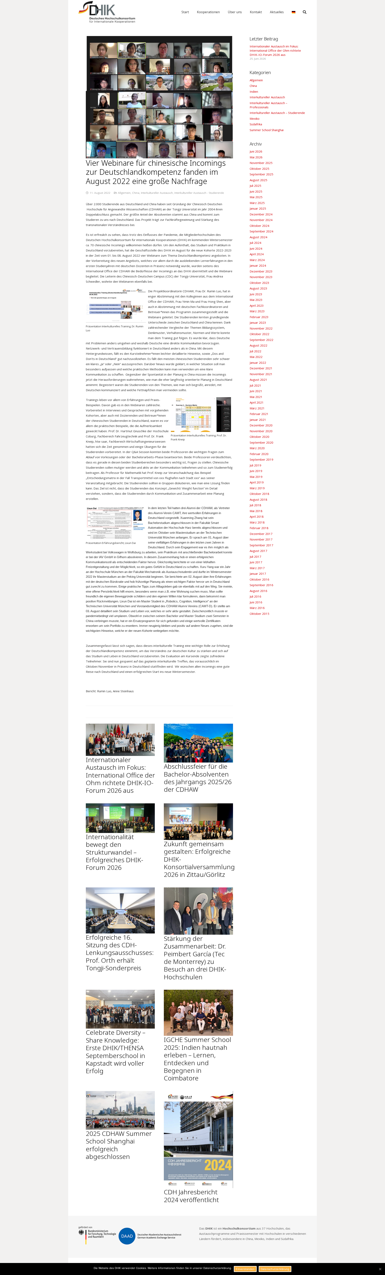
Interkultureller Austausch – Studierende (277, 113)
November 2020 (261, 431)
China (135, 193)
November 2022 (261, 328)
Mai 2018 (256, 511)
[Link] (107, 12)
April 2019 (257, 482)
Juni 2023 (256, 294)
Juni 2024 (256, 248)
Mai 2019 (256, 477)
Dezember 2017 (261, 534)
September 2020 (261, 442)
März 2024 (257, 260)
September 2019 (261, 459)
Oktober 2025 (259, 169)
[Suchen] (305, 12)
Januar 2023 (258, 323)
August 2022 (258, 345)
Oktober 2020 (259, 437)
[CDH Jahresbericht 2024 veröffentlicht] (198, 1139)
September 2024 (261, 231)
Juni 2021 (256, 391)
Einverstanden (245, 1269)
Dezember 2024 (261, 214)
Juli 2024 (255, 243)
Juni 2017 (256, 562)
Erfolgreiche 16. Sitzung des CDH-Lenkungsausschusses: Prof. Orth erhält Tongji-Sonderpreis (120, 952)
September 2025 (261, 174)
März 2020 (257, 448)
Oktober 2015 (259, 614)
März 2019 (257, 488)
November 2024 (261, 220)
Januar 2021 (258, 420)
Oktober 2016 (259, 579)
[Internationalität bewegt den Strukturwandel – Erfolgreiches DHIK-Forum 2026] (120, 818)
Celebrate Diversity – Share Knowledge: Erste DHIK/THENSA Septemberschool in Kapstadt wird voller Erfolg (115, 1051)
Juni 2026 (256, 151)
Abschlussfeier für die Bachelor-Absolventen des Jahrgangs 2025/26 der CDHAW (198, 778)
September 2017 (261, 545)
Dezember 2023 (261, 271)
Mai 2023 (256, 300)
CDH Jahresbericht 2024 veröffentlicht (191, 1196)
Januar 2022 (258, 363)
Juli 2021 (255, 385)
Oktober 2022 (259, 334)
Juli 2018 (255, 505)
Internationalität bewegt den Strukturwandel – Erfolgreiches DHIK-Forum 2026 (114, 852)
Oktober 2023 (259, 283)
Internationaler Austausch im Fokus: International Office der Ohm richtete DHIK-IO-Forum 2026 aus (120, 775)
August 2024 (258, 237)
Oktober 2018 (259, 494)
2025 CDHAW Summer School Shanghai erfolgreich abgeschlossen (119, 1145)
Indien (254, 91)
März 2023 (257, 311)
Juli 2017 (255, 557)
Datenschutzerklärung (275, 1269)
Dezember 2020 (261, 425)
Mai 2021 (256, 397)
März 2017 (257, 568)
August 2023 (258, 288)
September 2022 (261, 340)
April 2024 (257, 254)
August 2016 (258, 591)
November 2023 (261, 277)
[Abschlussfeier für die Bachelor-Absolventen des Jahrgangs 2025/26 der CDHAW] (198, 743)
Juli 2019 (255, 465)
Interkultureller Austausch (157, 193)
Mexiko (254, 119)
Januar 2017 (258, 574)
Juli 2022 (255, 351)
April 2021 (257, 402)
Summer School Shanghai (267, 130)
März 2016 (257, 608)
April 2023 (257, 305)
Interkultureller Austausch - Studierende (199, 193)
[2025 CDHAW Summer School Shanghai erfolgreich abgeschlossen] (120, 1110)
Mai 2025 (256, 197)
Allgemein (124, 193)
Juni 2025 (256, 191)
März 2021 (257, 408)
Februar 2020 (259, 454)
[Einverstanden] (380, 1269)
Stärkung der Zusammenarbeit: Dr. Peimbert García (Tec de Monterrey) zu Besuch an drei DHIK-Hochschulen (195, 957)
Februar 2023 (259, 317)
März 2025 (257, 203)
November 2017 (261, 539)
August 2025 (258, 180)
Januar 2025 (258, 208)
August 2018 (258, 499)
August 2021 (258, 380)
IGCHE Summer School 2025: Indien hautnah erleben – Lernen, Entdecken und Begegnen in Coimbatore (197, 1058)
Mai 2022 (256, 357)
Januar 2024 (258, 265)
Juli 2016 (255, 596)
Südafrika (256, 124)
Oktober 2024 (259, 226)
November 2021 (261, 374)
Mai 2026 (256, 157)
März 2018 (257, 522)
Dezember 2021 (261, 368)
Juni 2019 (256, 471)
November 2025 (261, 163)
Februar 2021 (259, 414)
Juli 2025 (255, 186)
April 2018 (257, 516)
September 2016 (261, 585)
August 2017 (258, 551)
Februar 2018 (259, 528)
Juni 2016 (256, 602)
